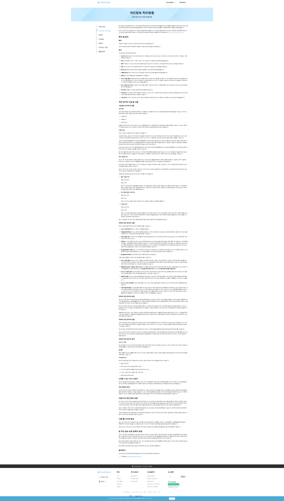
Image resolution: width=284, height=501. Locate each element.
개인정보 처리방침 (105, 31)
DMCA (101, 43)
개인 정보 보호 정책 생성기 (176, 32)
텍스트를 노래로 (134, 478)
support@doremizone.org (134, 456)
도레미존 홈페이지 (103, 2)
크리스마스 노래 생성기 (152, 486)
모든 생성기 (182, 2)
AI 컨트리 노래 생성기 (152, 478)
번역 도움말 (119, 481)
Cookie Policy (149, 498)
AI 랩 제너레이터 (151, 476)
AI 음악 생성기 (134, 476)
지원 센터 (119, 484)
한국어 (103, 481)
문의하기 (119, 478)
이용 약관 (102, 27)
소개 (118, 476)
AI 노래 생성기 (170, 2)
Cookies (101, 39)
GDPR (101, 35)
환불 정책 (102, 51)
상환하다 (119, 486)
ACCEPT (172, 498)
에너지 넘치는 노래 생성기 (153, 484)
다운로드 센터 (104, 477)
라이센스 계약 (103, 47)
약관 (141, 492)
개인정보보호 (127, 492)
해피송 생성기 (150, 481)
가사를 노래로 (134, 481)
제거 (159, 492)
